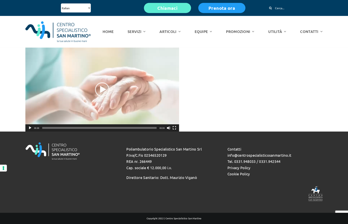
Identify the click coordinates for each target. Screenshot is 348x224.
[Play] (30, 128)
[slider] (99, 128)
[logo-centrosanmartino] (58, 23)
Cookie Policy (238, 174)
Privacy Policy (238, 167)
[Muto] (168, 128)
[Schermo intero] (174, 128)
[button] (102, 89)
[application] (102, 90)
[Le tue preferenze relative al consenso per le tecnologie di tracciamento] (3, 168)
